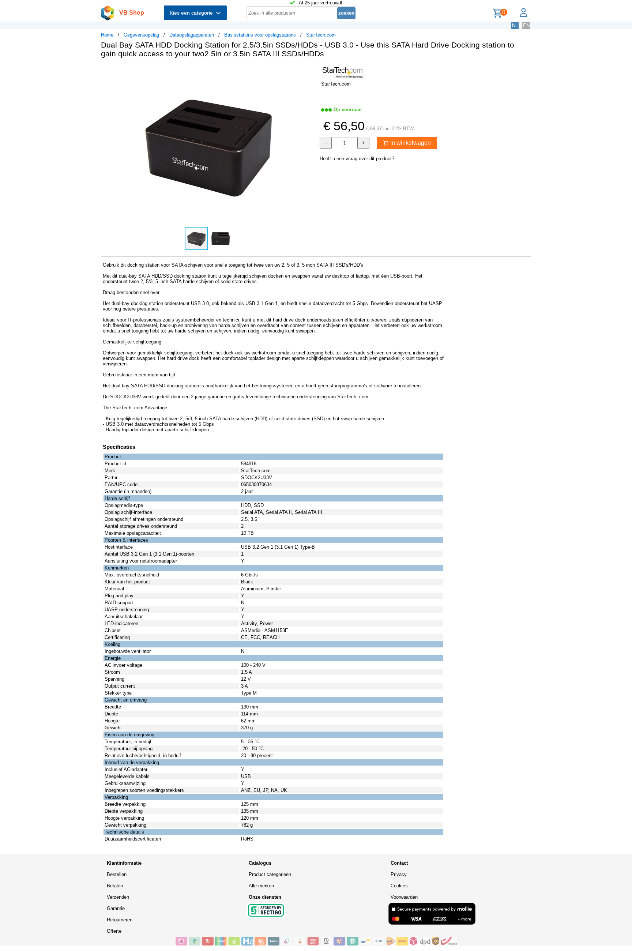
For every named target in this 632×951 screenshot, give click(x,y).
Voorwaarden (404, 897)
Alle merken (261, 885)
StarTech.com (321, 35)
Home (107, 35)
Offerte (114, 931)
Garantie (116, 908)
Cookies (399, 885)
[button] (309, 71)
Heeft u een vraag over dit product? (357, 158)
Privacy (399, 874)
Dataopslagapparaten (191, 35)
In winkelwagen (410, 143)
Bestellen (117, 874)
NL (515, 25)
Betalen (115, 885)
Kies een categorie (193, 13)
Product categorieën (270, 874)
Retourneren (119, 919)
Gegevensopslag (141, 35)
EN (526, 25)
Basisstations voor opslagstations (260, 35)
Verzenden (118, 897)
